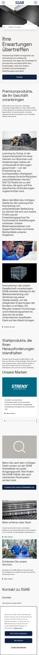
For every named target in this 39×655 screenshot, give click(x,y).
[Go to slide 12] (30, 421)
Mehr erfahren (11, 413)
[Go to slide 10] (25, 421)
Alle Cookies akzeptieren (18, 633)
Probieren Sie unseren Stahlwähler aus (19, 487)
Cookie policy (17, 628)
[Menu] (35, 3)
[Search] (3, 3)
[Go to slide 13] (32, 421)
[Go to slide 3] (9, 421)
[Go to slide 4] (11, 421)
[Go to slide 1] (5, 421)
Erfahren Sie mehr (9, 327)
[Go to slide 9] (23, 421)
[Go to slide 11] (27, 421)
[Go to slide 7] (18, 421)
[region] (18, 630)
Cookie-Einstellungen (18, 647)
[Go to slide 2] (7, 421)
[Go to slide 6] (16, 421)
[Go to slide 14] (34, 421)
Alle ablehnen (18, 641)
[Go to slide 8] (21, 421)
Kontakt (20, 77)
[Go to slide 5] (14, 421)
